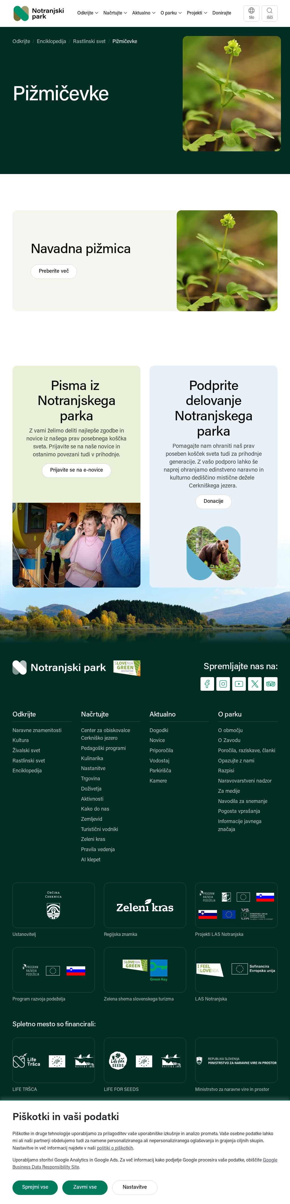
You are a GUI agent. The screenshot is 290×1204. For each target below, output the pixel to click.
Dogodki (159, 731)
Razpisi (226, 771)
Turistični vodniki (99, 829)
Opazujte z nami (236, 761)
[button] (88, 13)
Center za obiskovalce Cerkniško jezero (105, 734)
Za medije (229, 791)
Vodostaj (159, 761)
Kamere (158, 781)
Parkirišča (160, 771)
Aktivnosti (92, 799)
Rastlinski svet (89, 41)
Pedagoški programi (103, 748)
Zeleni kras (93, 839)
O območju (230, 731)
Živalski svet (26, 751)
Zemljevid (91, 819)
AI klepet (91, 860)
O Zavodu (229, 740)
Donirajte (221, 13)
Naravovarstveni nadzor (245, 781)
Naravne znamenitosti (36, 731)
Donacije (213, 501)
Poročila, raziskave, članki (246, 751)
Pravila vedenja (98, 850)
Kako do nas (95, 809)
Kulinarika (92, 759)
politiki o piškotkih (115, 1148)
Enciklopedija (51, 41)
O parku (229, 714)
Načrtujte (95, 714)
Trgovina (90, 779)
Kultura (20, 740)
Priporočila (161, 751)
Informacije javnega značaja (240, 825)
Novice (157, 740)
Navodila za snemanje (242, 801)
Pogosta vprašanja (239, 811)
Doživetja (91, 789)
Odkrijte (21, 41)
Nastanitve (93, 768)
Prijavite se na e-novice (76, 470)
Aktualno (163, 714)
